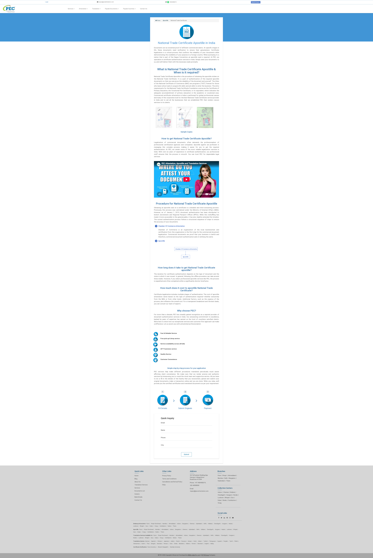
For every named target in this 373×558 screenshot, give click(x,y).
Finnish (194, 543)
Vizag (219, 503)
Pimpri (225, 475)
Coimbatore (232, 500)
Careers (137, 494)
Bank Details (138, 497)
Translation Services (141, 485)
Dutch (143, 543)
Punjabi (225, 541)
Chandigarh (221, 495)
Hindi (194, 541)
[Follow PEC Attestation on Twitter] (221, 517)
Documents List (140, 491)
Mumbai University (175, 547)
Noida (225, 500)
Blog (136, 479)
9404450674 (172, 2)
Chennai (226, 492)
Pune (219, 475)
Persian (166, 543)
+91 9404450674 (200, 483)
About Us (138, 482)
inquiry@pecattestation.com (106, 2)
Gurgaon (229, 495)
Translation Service (138, 541)
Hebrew (188, 543)
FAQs (164, 485)
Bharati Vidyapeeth (163, 547)
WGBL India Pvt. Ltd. (194, 555)
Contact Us (143, 9)
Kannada (159, 543)
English (207, 543)
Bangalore (232, 478)
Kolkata (232, 492)
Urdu (171, 543)
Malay (212, 543)
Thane (228, 481)
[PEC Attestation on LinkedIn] (224, 517)
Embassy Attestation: (139, 523)
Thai (148, 543)
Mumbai (220, 478)
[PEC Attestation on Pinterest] (227, 517)
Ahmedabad (232, 475)
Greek (175, 543)
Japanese (166, 541)
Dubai (219, 500)
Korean (190, 541)
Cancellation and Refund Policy (172, 482)
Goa (232, 497)
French (178, 541)
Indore (220, 492)
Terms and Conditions (169, 479)
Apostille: (136, 529)
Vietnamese (136, 543)
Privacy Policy (166, 476)
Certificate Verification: (140, 547)
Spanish (153, 541)
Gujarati (219, 541)
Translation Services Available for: (143, 535)
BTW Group (205, 555)
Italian (199, 541)
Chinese (159, 541)
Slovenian (200, 543)
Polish (236, 541)
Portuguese (212, 541)
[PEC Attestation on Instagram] (230, 517)
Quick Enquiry (255, 2)
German (147, 541)
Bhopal (227, 497)
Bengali (153, 543)
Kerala (235, 495)
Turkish (205, 541)
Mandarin (181, 543)
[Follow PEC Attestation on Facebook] (218, 517)
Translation (96, 9)
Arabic (172, 541)
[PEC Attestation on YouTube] (233, 517)
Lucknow (221, 497)
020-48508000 (194, 485)
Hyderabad (221, 481)
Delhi (225, 478)
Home (136, 476)
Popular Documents (111, 9)
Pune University (152, 547)
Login (46, 2)
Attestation (83, 9)
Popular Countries (129, 9)
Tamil (230, 541)
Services (71, 9)
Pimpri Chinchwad (156, 523)
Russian (183, 541)
